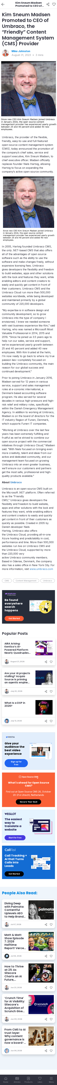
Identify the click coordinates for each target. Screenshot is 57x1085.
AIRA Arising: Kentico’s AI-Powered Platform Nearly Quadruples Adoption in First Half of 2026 (16, 651)
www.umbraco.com (41, 569)
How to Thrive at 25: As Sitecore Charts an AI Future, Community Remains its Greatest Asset (15, 978)
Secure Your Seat (28, 802)
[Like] (54, 4)
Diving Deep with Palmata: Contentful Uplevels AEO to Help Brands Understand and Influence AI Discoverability (14, 916)
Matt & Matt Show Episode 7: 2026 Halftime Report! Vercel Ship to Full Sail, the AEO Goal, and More (15, 946)
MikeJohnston (21, 51)
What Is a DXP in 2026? (14, 704)
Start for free (15, 837)
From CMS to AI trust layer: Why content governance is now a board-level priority (15, 1038)
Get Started (14, 618)
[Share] (48, 4)
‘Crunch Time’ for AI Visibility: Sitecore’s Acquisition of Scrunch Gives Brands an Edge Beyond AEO (14, 1009)
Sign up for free (16, 763)
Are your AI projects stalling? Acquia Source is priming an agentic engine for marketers (17, 679)
